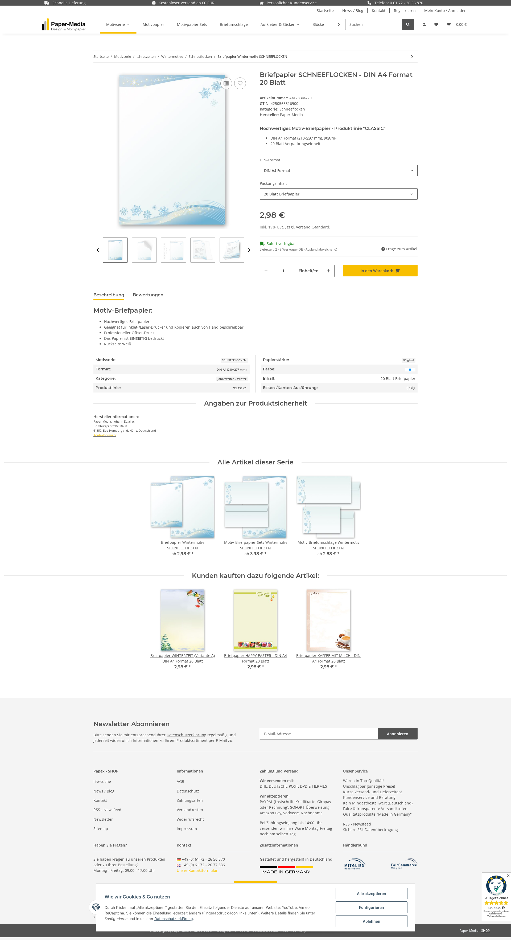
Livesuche (102, 781)
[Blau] (410, 369)
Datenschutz (188, 791)
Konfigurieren (371, 907)
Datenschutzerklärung (186, 734)
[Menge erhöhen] (328, 271)
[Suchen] (408, 24)
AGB (180, 781)
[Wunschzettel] (436, 24)
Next (249, 250)
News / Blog (352, 10)
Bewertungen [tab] (148, 294)
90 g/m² (408, 360)
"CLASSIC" (239, 388)
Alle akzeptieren (371, 893)
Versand (304, 227)
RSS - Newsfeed (107, 809)
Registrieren (405, 10)
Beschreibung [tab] (108, 294)
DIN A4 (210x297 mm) (231, 369)
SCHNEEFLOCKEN (234, 360)
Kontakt (378, 10)
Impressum (187, 828)
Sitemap (100, 828)
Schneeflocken (292, 109)
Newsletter (103, 819)
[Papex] (63, 24)
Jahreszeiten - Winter (232, 379)
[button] (424, 24)
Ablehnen (371, 921)
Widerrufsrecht (190, 819)
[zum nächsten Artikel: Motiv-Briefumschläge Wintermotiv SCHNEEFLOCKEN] (412, 56)
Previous (98, 250)
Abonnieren (397, 733)
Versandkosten (190, 809)
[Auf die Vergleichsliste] (226, 83)
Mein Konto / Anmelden (445, 10)
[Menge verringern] (266, 271)
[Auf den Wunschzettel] (240, 83)
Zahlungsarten (190, 800)
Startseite (325, 10)
